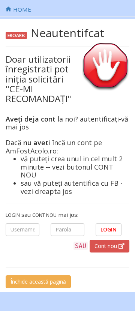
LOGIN (108, 229)
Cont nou (106, 245)
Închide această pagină (38, 281)
